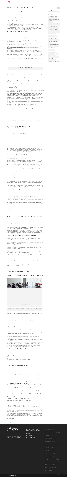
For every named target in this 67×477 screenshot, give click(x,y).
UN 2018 (54, 61)
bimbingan (56, 27)
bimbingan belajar (51, 29)
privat (57, 53)
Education (56, 29)
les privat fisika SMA (51, 49)
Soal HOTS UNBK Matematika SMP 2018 (19, 126)
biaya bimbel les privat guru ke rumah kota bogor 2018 (54, 20)
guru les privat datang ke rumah (23, 127)
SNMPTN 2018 (51, 58)
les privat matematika (52, 50)
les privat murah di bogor (52, 52)
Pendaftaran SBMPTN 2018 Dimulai (17, 365)
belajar (56, 16)
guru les (50, 33)
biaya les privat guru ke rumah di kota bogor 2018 (54, 24)
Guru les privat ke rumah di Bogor (24, 217)
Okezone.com (38, 115)
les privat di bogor (54, 458)
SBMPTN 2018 (20, 366)
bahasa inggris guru (51, 16)
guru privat (50, 38)
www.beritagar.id (15, 118)
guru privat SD (55, 38)
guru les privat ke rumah (52, 35)
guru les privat (54, 33)
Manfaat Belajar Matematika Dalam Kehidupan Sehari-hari (24, 216)
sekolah (46, 467)
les (51, 41)
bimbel (49, 26)
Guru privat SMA (51, 39)
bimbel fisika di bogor (54, 26)
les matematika (55, 41)
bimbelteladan (10, 127)
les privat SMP (50, 53)
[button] (58, 475)
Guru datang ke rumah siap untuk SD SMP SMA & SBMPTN (54, 32)
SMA (50, 467)
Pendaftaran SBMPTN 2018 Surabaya (18, 271)
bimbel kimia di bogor (51, 27)
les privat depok (47, 458)
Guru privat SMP (56, 39)
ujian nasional (50, 61)
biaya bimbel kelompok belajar (53, 17)
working (58, 61)
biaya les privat (47, 435)
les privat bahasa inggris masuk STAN (54, 44)
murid (54, 53)
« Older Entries (9, 422)
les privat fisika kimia (51, 47)
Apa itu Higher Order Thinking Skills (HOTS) (20, 7)
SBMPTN (50, 55)
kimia (49, 41)
